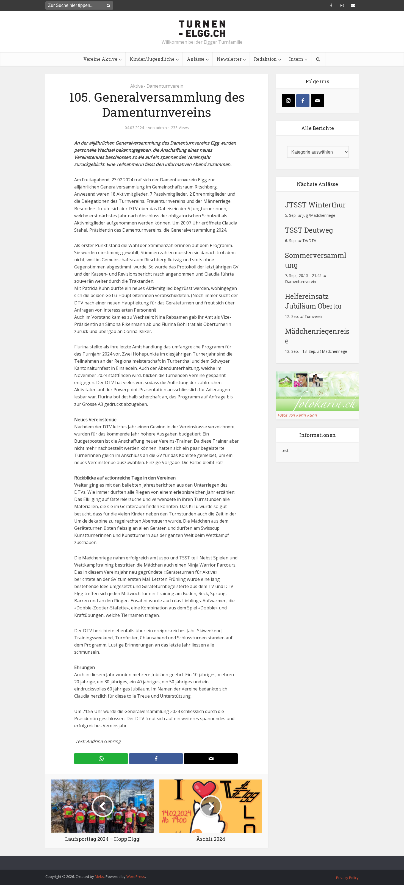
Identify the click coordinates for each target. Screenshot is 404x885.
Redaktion (265, 59)
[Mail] (317, 100)
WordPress (135, 876)
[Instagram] (288, 100)
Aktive (136, 86)
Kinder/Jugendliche (152, 59)
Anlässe (195, 59)
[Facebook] (302, 100)
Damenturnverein (164, 86)
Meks (99, 876)
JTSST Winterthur (315, 204)
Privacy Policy (347, 877)
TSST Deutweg (309, 230)
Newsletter (229, 59)
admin (161, 127)
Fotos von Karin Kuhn (297, 415)
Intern (296, 59)
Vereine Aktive (100, 59)
